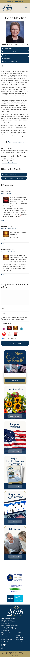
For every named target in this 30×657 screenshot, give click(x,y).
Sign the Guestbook (9, 55)
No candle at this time (9, 338)
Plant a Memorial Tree (10, 61)
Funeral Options (5, 637)
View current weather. (16, 142)
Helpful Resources (20, 633)
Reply (2, 220)
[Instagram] (2, 648)
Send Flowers (8, 58)
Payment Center (20, 642)
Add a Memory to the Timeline (11, 51)
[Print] (2, 66)
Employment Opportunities (19, 638)
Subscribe (15, 380)
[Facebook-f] (2, 645)
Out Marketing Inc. (22, 654)
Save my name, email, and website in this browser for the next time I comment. (14, 318)
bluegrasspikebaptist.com (9, 163)
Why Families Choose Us (7, 633)
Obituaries (18, 635)
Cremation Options (6, 639)
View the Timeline (10, 174)
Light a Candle (8, 48)
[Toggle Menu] (26, 7)
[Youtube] (4, 645)
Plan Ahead (4, 642)
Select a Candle (6, 323)
